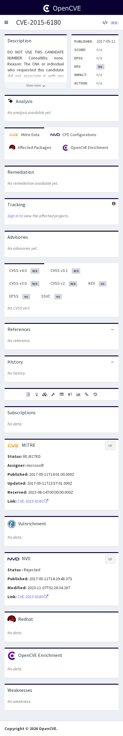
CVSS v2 (63, 283)
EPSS (18, 296)
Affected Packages (34, 147)
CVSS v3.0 (23, 283)
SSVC (50, 296)
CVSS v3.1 (64, 270)
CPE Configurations (78, 134)
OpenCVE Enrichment (89, 147)
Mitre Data (29, 134)
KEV (96, 283)
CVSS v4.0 (23, 270)
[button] (6, 22)
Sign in (13, 215)
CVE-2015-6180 (38, 22)
